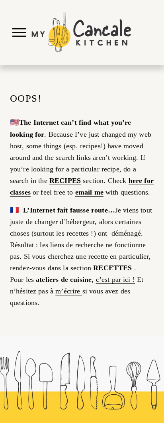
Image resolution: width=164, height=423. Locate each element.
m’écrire (68, 291)
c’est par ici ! (115, 279)
